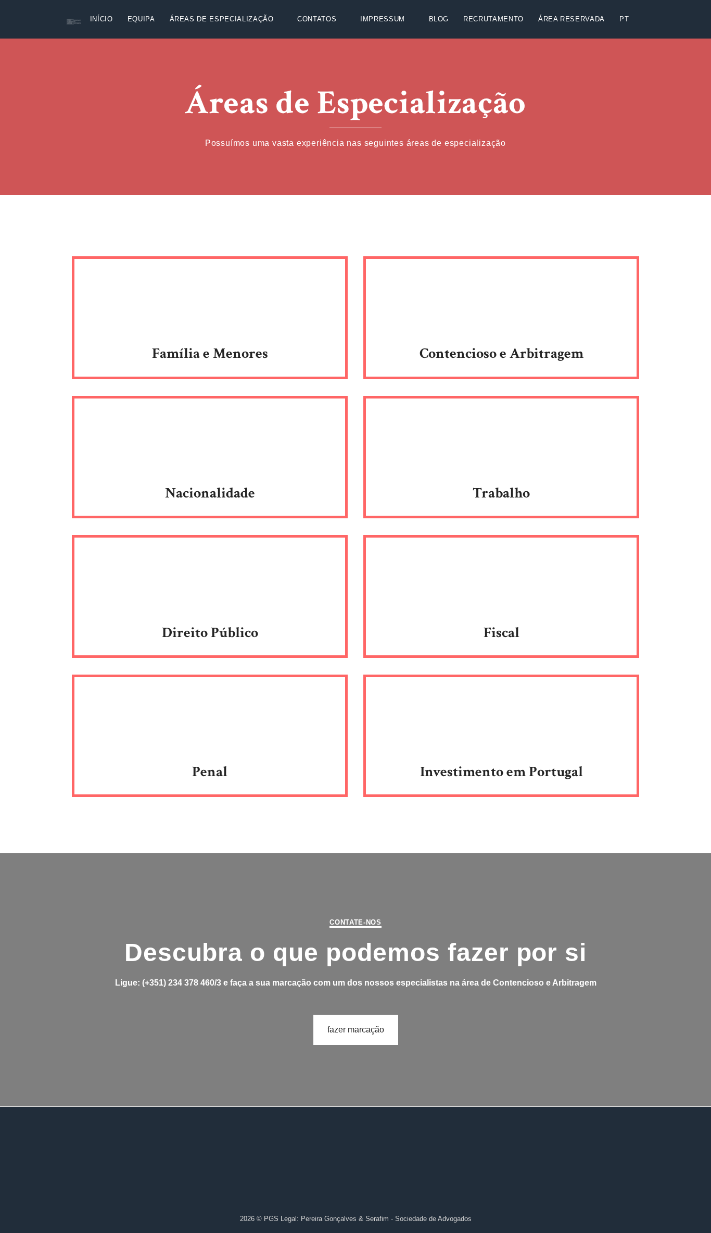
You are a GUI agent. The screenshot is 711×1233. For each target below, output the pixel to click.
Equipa (141, 19)
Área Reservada (571, 19)
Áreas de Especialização (222, 19)
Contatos (316, 19)
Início (101, 19)
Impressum (382, 19)
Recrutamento (493, 19)
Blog (439, 19)
